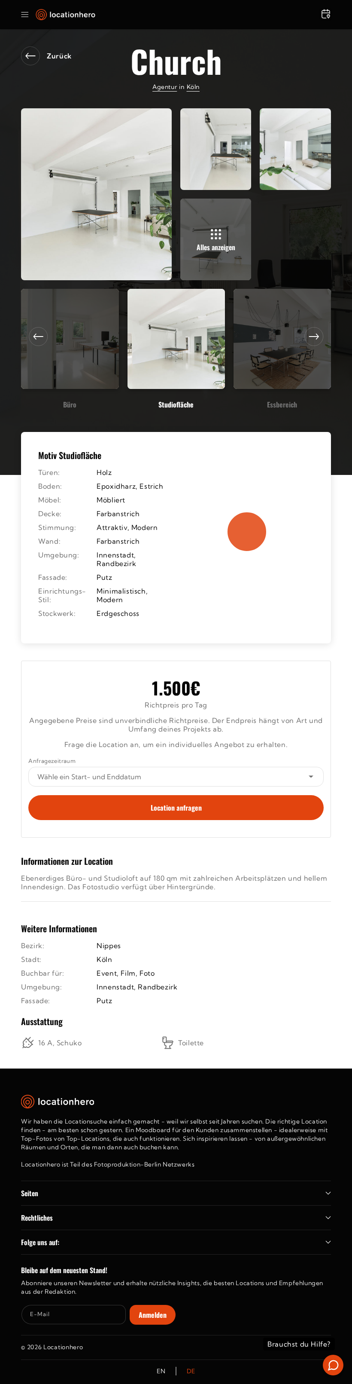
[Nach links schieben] (38, 336)
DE (191, 1371)
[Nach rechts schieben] (313, 336)
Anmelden (153, 1315)
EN (161, 1371)
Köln (193, 87)
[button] (25, 14)
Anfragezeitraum (52, 760)
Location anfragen (176, 807)
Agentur (164, 87)
